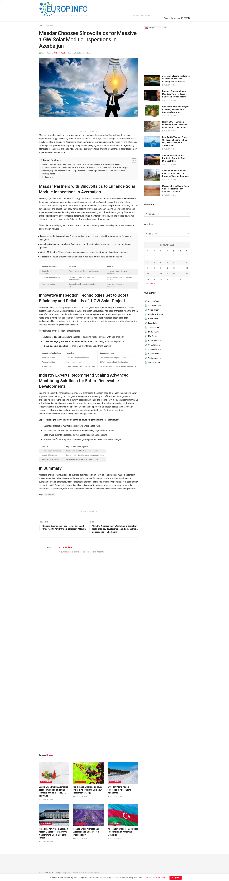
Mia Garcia (152, 336)
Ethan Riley (153, 319)
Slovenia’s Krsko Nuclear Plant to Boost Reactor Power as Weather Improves (175, 173)
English (152, 28)
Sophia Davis (153, 354)
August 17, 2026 (46, 799)
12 (167, 268)
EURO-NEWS (153, 332)
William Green (154, 362)
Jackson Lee (153, 327)
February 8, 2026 (74, 53)
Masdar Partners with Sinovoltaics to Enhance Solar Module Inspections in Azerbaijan (81, 164)
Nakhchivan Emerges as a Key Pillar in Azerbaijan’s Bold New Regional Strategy (87, 790)
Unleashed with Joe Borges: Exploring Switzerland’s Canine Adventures (175, 109)
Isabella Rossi (154, 323)
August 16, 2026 (81, 796)
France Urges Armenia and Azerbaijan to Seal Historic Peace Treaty (86, 832)
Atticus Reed (59, 53)
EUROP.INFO (49, 873)
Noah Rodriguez (155, 341)
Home (41, 26)
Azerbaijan (49, 26)
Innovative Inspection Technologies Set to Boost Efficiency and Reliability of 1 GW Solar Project (85, 168)
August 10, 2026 (81, 838)
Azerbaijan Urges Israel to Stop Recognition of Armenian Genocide (123, 832)
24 (154, 279)
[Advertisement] (142, 7)
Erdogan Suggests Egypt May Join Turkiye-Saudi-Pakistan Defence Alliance (175, 94)
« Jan (146, 284)
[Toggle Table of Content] (133, 160)
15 (187, 268)
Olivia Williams (154, 345)
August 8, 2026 (115, 838)
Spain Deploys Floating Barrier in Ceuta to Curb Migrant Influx (173, 158)
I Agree (175, 878)
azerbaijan (49, 495)
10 (154, 268)
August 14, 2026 (115, 796)
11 (161, 268)
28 (180, 279)
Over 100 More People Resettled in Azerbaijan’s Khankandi (119, 790)
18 (161, 274)
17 (154, 274)
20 (174, 274)
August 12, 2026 (46, 841)
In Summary (47, 177)
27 (174, 279)
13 (174, 268)
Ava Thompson (154, 305)
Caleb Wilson (153, 310)
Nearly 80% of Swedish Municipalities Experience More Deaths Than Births (174, 125)
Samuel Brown (154, 349)
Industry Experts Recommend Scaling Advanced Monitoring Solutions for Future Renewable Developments (83, 172)
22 (187, 274)
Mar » (152, 284)
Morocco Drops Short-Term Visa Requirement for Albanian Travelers (175, 189)
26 (167, 279)
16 (148, 274)
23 (148, 279)
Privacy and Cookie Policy (156, 877)
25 (161, 279)
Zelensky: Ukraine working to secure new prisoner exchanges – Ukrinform (176, 79)
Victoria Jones (154, 358)
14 (180, 268)
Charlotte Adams (155, 314)
